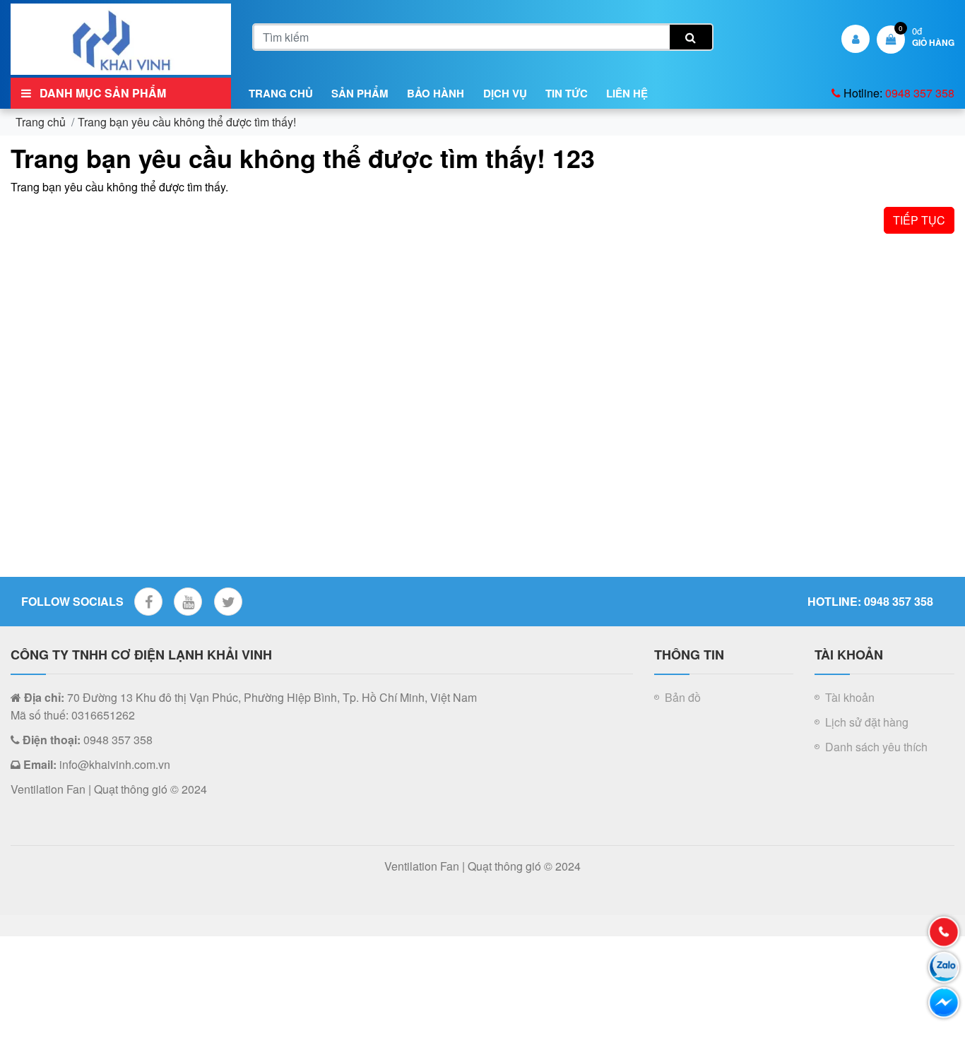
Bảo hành (435, 93)
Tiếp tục (919, 220)
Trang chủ (281, 93)
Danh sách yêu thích (876, 747)
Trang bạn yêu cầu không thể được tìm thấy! (187, 122)
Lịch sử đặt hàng (866, 722)
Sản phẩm (360, 93)
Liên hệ (627, 93)
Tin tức (566, 93)
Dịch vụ (505, 93)
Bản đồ (683, 697)
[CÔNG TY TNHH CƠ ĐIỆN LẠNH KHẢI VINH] (121, 38)
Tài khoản (850, 697)
